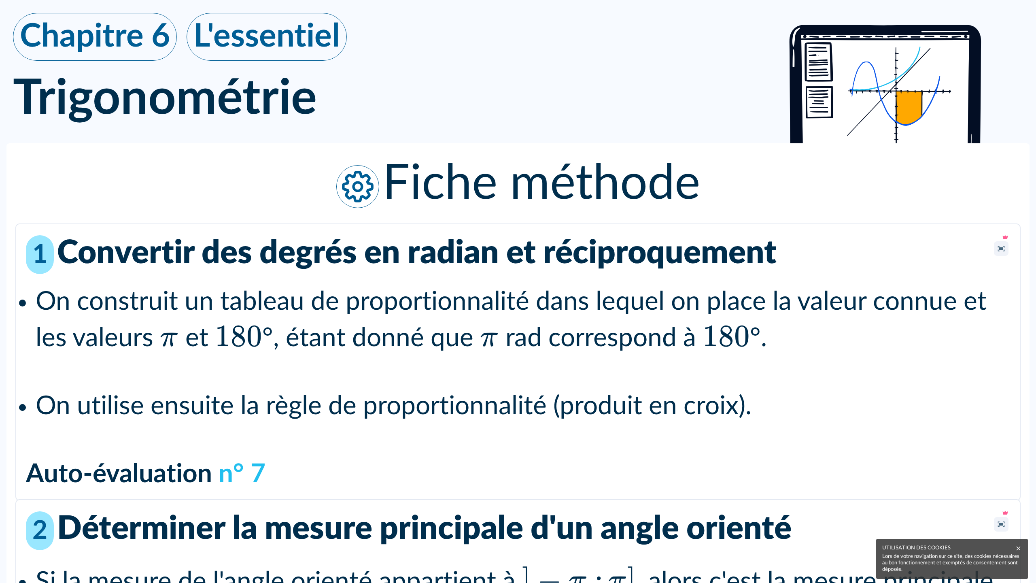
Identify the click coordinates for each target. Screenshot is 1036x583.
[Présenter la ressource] (1001, 248)
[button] (518, 184)
